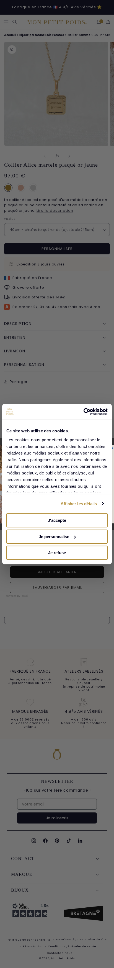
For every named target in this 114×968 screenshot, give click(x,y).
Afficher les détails (79, 503)
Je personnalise (54, 536)
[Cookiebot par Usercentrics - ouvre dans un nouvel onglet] (83, 411)
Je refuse (57, 552)
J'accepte (57, 520)
